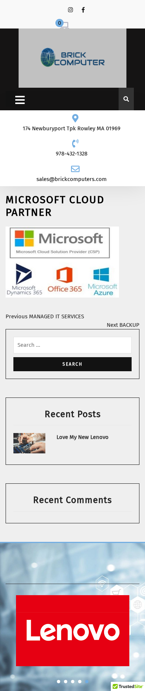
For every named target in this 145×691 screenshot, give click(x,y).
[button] (58, 681)
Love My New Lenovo (83, 437)
